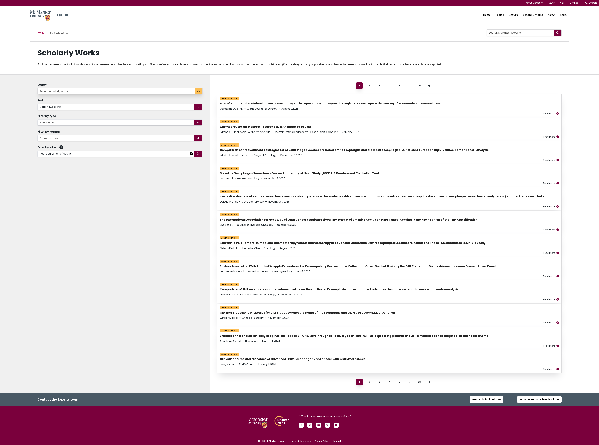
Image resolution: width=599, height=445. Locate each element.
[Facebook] (301, 425)
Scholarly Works (533, 15)
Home (486, 15)
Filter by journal (48, 131)
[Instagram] (309, 425)
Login (563, 15)
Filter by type (46, 116)
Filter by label (47, 147)
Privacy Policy (322, 441)
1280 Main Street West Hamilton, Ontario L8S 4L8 (325, 416)
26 (419, 85)
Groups (513, 15)
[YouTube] (336, 425)
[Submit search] (557, 33)
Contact (337, 441)
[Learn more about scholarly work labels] (61, 147)
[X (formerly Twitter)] (327, 425)
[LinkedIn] (318, 425)
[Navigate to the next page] (429, 85)
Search (42, 85)
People (499, 15)
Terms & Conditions (300, 441)
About (551, 15)
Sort (40, 100)
